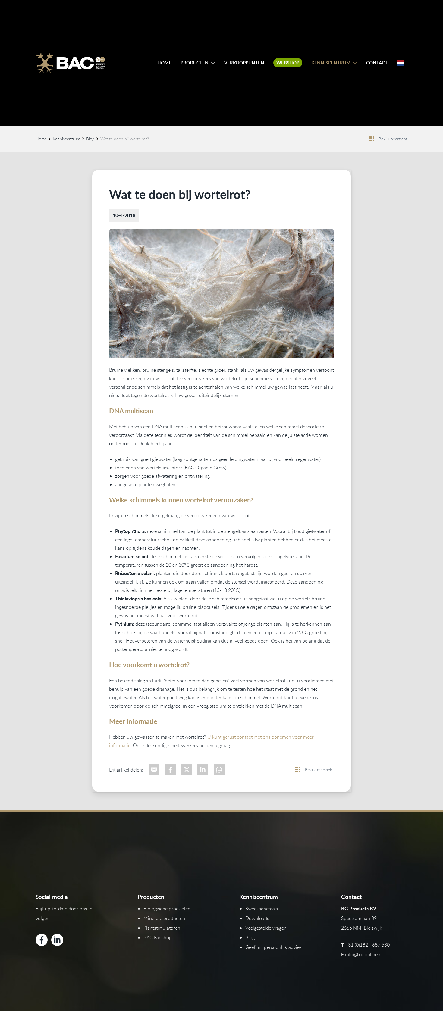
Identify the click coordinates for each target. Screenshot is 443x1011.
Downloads (257, 918)
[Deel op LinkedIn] (202, 769)
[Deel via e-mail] (154, 769)
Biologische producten (166, 908)
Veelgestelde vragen (266, 928)
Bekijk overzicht (393, 139)
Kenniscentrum (330, 63)
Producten (195, 63)
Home (164, 63)
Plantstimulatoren (161, 928)
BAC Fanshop (157, 937)
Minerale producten (164, 918)
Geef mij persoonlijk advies (273, 947)
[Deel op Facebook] (170, 769)
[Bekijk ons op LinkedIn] (57, 940)
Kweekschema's (261, 908)
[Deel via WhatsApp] (219, 769)
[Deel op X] (186, 769)
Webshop (287, 63)
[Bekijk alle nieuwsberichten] (371, 138)
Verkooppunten (244, 63)
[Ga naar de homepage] (70, 63)
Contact (377, 63)
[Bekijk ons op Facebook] (42, 940)
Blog (90, 139)
